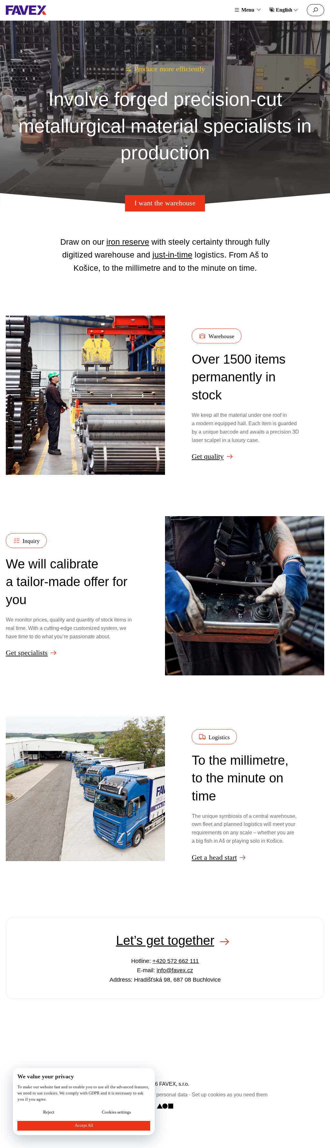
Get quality (208, 456)
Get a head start (214, 857)
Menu (247, 10)
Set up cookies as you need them (229, 1094)
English (284, 10)
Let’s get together (165, 940)
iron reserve (127, 241)
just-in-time (172, 254)
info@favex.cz (175, 970)
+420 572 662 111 (175, 961)
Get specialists (27, 653)
